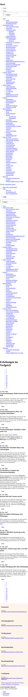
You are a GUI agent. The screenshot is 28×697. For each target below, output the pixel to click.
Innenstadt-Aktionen (11, 148)
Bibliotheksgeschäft (11, 135)
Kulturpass (9, 169)
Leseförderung (10, 146)
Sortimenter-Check (8, 25)
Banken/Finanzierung (12, 96)
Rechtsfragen (9, 165)
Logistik (8, 93)
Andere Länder (10, 56)
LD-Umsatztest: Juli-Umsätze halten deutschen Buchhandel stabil (13, 611)
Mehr (2, 406)
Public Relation (10, 151)
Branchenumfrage (11, 47)
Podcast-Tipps (10, 175)
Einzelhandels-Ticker (11, 74)
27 (6, 380)
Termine (8, 161)
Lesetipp (8, 167)
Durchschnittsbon (10, 63)
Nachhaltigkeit (10, 173)
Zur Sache (8, 67)
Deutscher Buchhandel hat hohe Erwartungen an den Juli (12, 638)
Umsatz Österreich (11, 50)
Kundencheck (9, 99)
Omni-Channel (7, 85)
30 (6, 385)
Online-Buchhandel (11, 88)
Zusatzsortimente (10, 36)
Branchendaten (7, 109)
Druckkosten (12, 118)
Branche (8, 132)
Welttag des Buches (11, 162)
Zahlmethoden (10, 83)
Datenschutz (6, 693)
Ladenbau (8, 170)
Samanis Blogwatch (11, 66)
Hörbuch (11, 41)
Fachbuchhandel (10, 71)
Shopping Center (10, 82)
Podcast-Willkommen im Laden (14, 181)
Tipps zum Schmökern (12, 139)
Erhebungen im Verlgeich (13, 42)
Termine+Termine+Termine (13, 126)
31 (6, 386)
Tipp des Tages (7, 137)
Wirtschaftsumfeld (11, 101)
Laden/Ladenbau (10, 86)
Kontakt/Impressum (11, 23)
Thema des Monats (11, 55)
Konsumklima (10, 102)
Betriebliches (9, 154)
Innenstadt (9, 80)
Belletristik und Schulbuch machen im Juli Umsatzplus (11, 625)
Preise (7, 112)
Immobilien (9, 77)
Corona (8, 164)
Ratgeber (11, 31)
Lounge (8, 180)
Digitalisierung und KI (12, 94)
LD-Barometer (10, 53)
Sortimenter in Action (12, 45)
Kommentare (9, 60)
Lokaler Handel (7, 72)
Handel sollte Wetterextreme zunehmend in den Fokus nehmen (13, 665)
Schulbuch (12, 34)
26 (6, 379)
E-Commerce (9, 91)
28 (6, 382)
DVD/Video (12, 39)
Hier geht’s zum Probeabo (10, 187)
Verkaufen (8, 159)
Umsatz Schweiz (10, 49)
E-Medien (8, 90)
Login (4, 8)
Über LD (8, 190)
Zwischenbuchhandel (11, 121)
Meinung (5, 176)
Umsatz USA (9, 52)
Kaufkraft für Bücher (11, 105)
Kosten (8, 115)
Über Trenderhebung (11, 193)
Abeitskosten (12, 116)
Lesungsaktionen (10, 145)
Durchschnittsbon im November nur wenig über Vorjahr (12, 651)
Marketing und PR (11, 107)
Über (4, 189)
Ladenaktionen (10, 143)
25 (6, 377)
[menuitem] (15, 206)
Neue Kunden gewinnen (12, 140)
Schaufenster (9, 142)
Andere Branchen (10, 79)
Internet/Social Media (12, 150)
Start (4, 19)
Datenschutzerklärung (12, 22)
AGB (7, 20)
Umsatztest (9, 28)
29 (6, 383)
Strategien (8, 127)
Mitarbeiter (9, 110)
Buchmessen (9, 123)
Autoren (8, 129)
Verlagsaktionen (10, 124)
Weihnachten (9, 153)
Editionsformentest (11, 37)
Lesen (7, 104)
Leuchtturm (9, 44)
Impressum (6, 695)
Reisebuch (12, 33)
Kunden (5, 97)
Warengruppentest (11, 30)
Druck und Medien (11, 131)
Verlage (8, 58)
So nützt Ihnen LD (11, 192)
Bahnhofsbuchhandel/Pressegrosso (15, 61)
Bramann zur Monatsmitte (13, 64)
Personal (8, 69)
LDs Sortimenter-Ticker (12, 26)
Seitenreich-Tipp (10, 172)
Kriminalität (9, 157)
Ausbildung (9, 134)
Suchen (8, 14)
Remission (9, 120)
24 (6, 375)
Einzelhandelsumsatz (11, 75)
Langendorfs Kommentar (13, 178)
